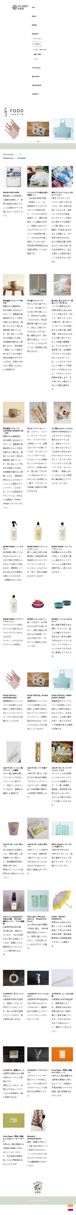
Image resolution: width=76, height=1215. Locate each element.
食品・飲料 (37, 54)
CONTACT (35, 94)
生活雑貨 (37, 44)
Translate (22, 158)
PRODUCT (35, 34)
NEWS (34, 16)
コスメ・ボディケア (40, 50)
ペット (36, 59)
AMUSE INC (32, 1200)
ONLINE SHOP (36, 85)
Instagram (37, 68)
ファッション (37, 38)
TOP (33, 7)
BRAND (34, 25)
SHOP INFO (35, 76)
